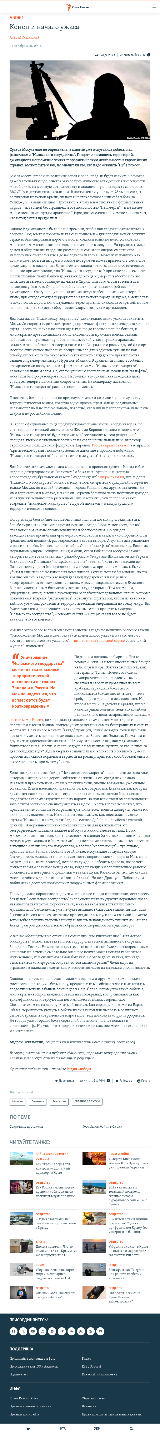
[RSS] (81, 1331)
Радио (86, 1358)
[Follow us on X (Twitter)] (23, 1331)
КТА (63, 1428)
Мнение (16, 18)
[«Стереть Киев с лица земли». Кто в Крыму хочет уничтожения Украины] (94, 1158)
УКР (97, 1428)
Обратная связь (93, 1398)
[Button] (105, 55)
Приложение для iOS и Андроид (34, 1366)
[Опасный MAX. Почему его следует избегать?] (21, 1292)
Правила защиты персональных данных (111, 1414)
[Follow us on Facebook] (14, 1331)
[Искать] (131, 1429)
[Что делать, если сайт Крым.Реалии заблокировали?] (94, 1292)
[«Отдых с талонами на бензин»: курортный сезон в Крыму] (21, 1218)
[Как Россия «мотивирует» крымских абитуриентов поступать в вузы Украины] (21, 1187)
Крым (40, 1265)
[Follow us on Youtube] (33, 1331)
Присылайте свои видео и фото (32, 1358)
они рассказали (111, 477)
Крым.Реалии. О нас (24, 1398)
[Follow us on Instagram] (42, 1331)
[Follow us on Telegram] (62, 1331)
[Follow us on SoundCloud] (71, 1331)
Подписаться (19, 1374)
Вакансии (89, 1406)
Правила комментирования (30, 1406)
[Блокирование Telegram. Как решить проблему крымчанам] (94, 1269)
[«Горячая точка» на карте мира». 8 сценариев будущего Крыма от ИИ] (21, 1269)
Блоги (40, 1241)
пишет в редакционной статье (100, 641)
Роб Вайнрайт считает (110, 445)
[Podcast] (91, 1331)
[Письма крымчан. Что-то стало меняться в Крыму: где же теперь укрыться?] (21, 1246)
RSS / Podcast (91, 1366)
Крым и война (119, 1154)
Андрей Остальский (24, 37)
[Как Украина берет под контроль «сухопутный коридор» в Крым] (21, 1158)
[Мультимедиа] (28, 1429)
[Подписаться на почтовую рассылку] (100, 1331)
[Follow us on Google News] (52, 1331)
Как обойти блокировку (99, 1374)
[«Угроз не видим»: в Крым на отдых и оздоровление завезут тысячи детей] (94, 1246)
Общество (43, 1183)
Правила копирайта (24, 1414)
